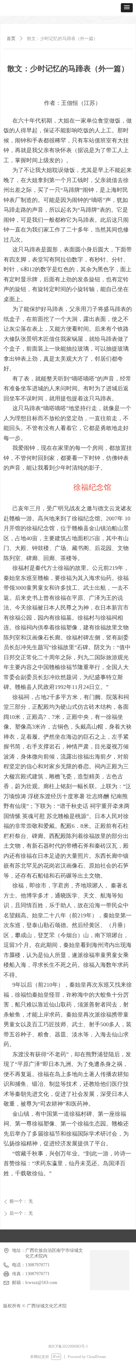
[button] (127, 7)
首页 (11, 38)
